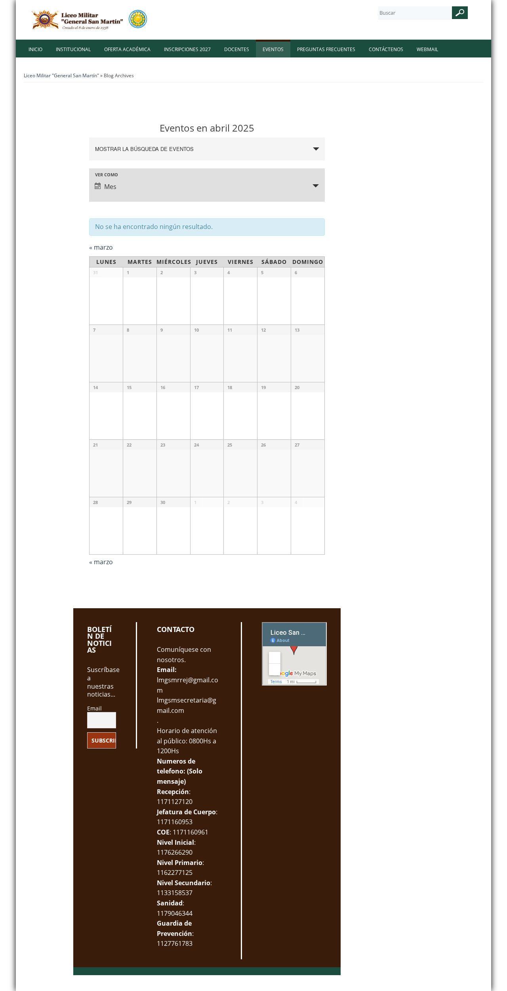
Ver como (106, 174)
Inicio (35, 49)
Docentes (236, 49)
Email (94, 708)
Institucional (73, 49)
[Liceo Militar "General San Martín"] (90, 20)
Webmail (427, 49)
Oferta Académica (127, 49)
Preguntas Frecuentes (326, 49)
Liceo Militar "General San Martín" (61, 75)
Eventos (273, 49)
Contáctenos (386, 49)
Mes (110, 186)
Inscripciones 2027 (187, 49)
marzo (101, 247)
